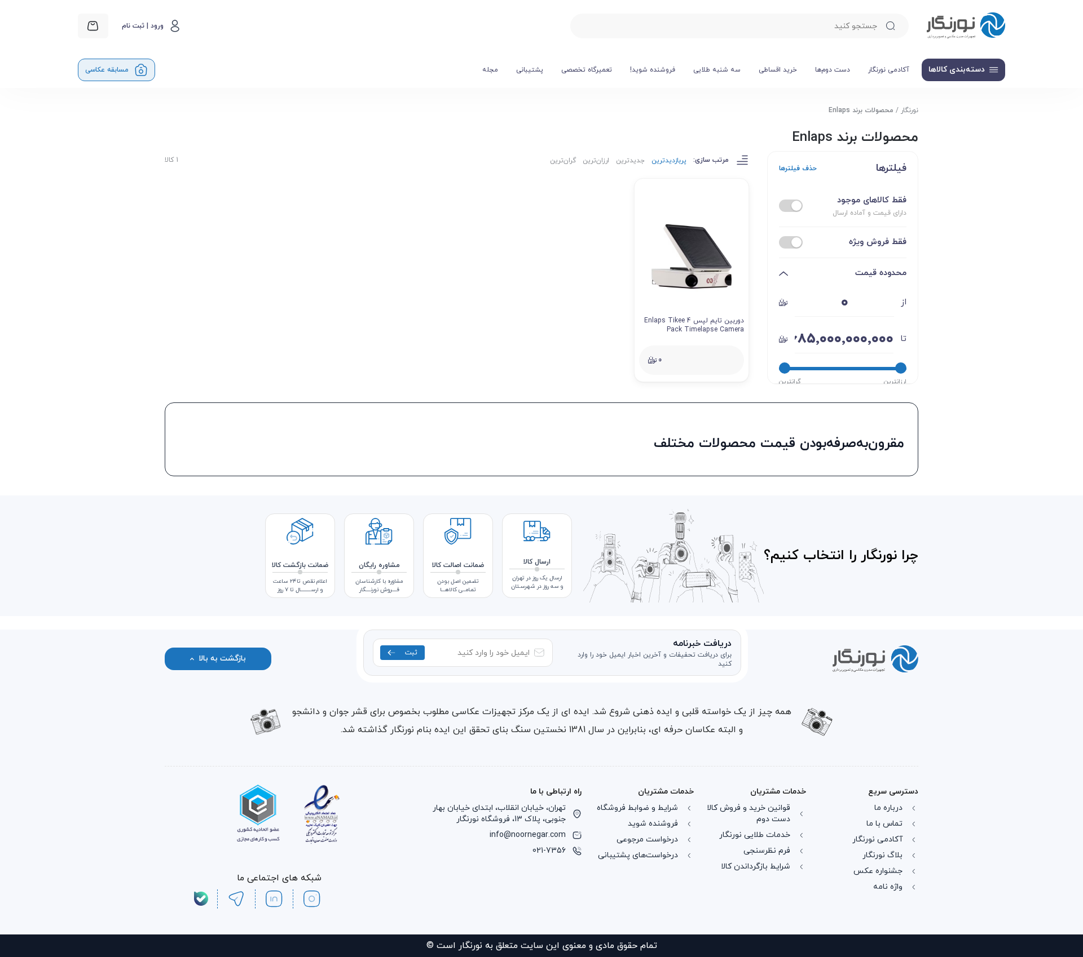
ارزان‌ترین (596, 160)
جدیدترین (630, 160)
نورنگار (909, 110)
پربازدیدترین (668, 160)
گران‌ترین (563, 160)
